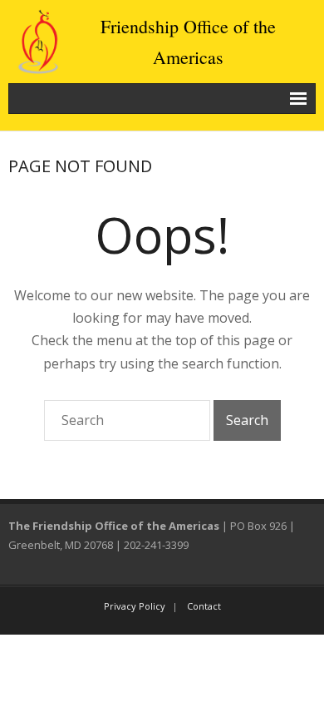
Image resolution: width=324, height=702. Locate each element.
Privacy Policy (134, 606)
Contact (204, 606)
